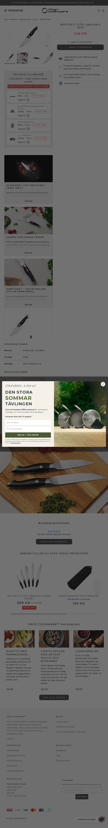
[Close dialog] (103, 384)
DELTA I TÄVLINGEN (28, 435)
